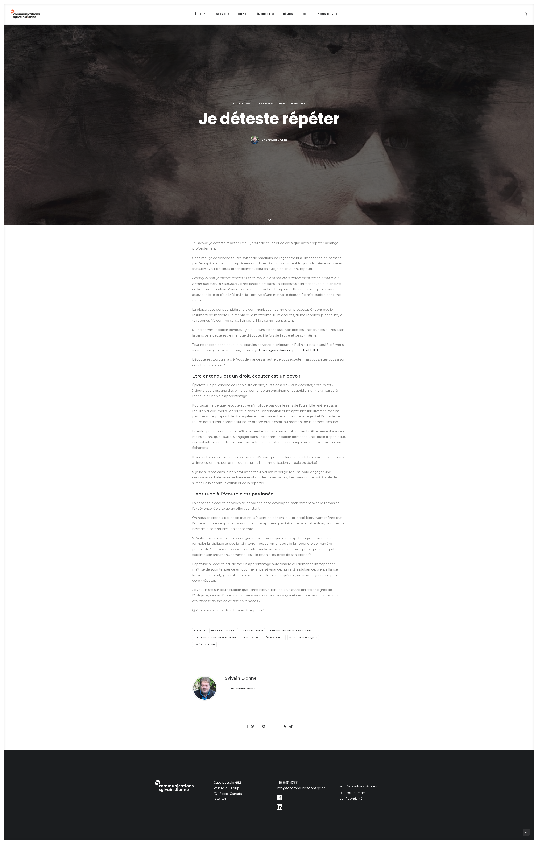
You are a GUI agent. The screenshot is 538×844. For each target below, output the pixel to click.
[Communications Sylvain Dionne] (25, 14)
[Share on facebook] (247, 726)
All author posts (243, 688)
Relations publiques (303, 637)
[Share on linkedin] (269, 726)
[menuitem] (202, 14)
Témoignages (265, 14)
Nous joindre (328, 14)
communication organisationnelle (292, 630)
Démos (288, 14)
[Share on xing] (285, 726)
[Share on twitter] (252, 726)
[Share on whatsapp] (274, 725)
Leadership (250, 637)
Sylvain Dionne (276, 139)
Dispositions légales (361, 786)
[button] (525, 14)
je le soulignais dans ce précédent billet (286, 350)
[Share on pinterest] (263, 726)
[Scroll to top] (526, 832)
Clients (242, 14)
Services (223, 14)
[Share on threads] (258, 725)
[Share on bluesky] (279, 725)
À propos (202, 14)
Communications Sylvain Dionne (215, 637)
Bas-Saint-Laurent (223, 630)
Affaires (200, 630)
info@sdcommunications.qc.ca (301, 788)
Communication (273, 103)
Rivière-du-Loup (204, 644)
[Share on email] (290, 726)
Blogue (305, 14)
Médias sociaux (274, 637)
